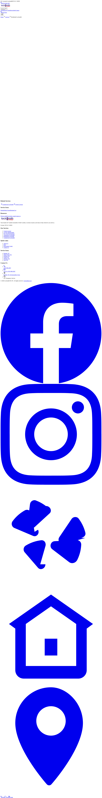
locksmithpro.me (28, 280)
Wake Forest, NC (8, 254)
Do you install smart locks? (7, 199)
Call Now (4, 12)
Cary (15, 210)
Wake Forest (7, 210)
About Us (6, 243)
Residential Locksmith (9, 236)
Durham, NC (7, 256)
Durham (12, 210)
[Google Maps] (51, 787)
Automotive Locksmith (9, 235)
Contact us (18, 216)
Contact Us (6, 247)
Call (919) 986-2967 (7, 176)
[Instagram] (51, 484)
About (2, 10)
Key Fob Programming (9, 233)
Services (3, 9)
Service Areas (7, 10)
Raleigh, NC (7, 253)
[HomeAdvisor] (51, 686)
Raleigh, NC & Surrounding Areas (12, 274)
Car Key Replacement (9, 232)
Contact (17, 10)
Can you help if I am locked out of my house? (11, 187)
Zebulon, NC (7, 258)
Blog (5, 245)
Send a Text (14, 30)
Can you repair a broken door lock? (8, 195)
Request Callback (57, 170)
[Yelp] (51, 585)
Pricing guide (4, 216)
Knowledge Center (8, 246)
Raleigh (2, 210)
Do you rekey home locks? (7, 191)
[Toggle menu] (2, 14)
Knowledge (13, 10)
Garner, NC (6, 257)
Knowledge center (11, 216)
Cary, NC (6, 260)
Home (2, 17)
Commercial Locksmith (9, 237)
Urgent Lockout (7, 231)
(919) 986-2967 (6, 3)
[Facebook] (51, 383)
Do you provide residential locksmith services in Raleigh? (13, 184)
